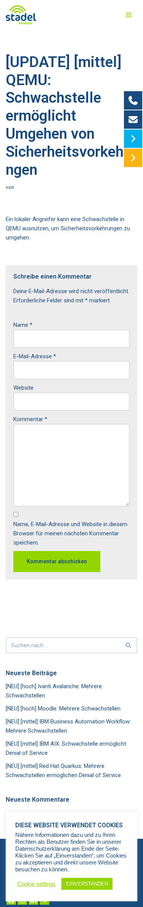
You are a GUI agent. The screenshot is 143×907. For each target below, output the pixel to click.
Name (22, 324)
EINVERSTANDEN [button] (87, 884)
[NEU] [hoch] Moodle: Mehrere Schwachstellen (63, 708)
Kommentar (30, 419)
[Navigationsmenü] (128, 15)
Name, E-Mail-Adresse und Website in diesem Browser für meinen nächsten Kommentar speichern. (70, 533)
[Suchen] (128, 645)
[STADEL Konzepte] (21, 15)
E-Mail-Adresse (34, 356)
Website (23, 387)
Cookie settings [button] (36, 884)
